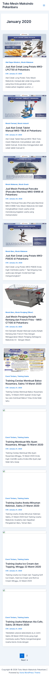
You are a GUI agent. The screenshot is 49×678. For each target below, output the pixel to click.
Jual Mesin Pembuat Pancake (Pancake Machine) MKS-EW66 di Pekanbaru (24, 191)
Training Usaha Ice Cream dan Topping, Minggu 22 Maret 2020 (23, 565)
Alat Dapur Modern (13, 62)
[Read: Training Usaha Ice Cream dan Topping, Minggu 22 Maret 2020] (24, 543)
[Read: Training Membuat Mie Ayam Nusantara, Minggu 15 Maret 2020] (24, 421)
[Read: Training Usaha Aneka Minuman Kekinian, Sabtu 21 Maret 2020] (24, 482)
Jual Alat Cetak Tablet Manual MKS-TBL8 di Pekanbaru (23, 129)
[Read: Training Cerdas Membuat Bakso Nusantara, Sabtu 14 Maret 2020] (24, 360)
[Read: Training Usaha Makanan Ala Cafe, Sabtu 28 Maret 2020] (24, 601)
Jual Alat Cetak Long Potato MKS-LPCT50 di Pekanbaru (24, 68)
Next (24, 660)
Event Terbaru (11, 376)
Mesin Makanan (27, 62)
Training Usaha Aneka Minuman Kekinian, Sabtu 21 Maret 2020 (23, 504)
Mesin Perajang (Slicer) (24, 312)
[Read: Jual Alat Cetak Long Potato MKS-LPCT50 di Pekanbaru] (24, 46)
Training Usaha (23, 376)
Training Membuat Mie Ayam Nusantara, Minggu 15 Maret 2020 (24, 443)
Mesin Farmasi (11, 123)
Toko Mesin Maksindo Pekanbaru (18, 5)
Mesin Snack (24, 184)
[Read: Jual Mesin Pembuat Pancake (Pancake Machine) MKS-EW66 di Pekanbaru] (24, 168)
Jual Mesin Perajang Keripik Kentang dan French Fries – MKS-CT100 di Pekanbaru (24, 319)
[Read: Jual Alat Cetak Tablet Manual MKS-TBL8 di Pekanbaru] (24, 107)
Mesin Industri (23, 123)
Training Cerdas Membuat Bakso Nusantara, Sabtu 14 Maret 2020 (24, 382)
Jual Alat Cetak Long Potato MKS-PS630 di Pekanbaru (24, 257)
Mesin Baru (10, 251)
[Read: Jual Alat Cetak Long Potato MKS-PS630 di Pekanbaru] (24, 235)
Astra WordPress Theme (29, 673)
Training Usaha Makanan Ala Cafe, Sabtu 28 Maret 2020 (24, 623)
